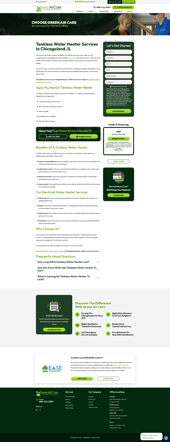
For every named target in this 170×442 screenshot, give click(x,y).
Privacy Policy (95, 437)
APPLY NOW (82, 379)
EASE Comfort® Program (121, 365)
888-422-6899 (104, 7)
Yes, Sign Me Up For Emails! (119, 86)
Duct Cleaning (69, 405)
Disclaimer (86, 437)
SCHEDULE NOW (54, 330)
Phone (108, 70)
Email (108, 64)
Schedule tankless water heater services (50, 251)
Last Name (110, 58)
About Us (91, 397)
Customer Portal (93, 407)
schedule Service (124, 7)
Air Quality (68, 402)
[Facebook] (37, 410)
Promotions (92, 399)
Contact (91, 405)
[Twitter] (40, 410)
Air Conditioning (69, 396)
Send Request (118, 111)
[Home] (48, 8)
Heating (67, 399)
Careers (91, 402)
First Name (110, 52)
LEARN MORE (118, 195)
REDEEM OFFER (118, 139)
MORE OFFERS (118, 161)
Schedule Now (84, 137)
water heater (72, 58)
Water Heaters (69, 408)
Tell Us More (109, 82)
